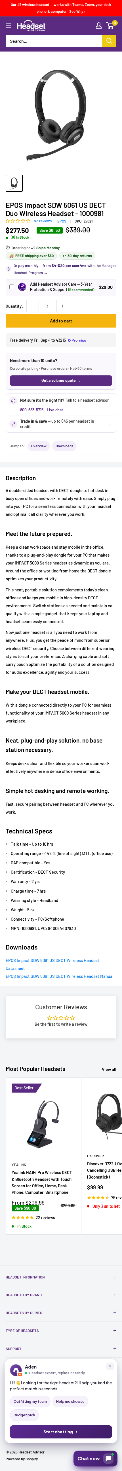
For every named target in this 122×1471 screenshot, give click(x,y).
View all (109, 1069)
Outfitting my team (30, 1401)
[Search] (109, 41)
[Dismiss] (110, 1366)
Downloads (64, 446)
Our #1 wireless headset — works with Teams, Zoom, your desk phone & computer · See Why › (61, 8)
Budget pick (24, 1415)
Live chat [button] (55, 409)
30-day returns (77, 255)
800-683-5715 (31, 409)
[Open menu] (8, 25)
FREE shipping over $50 (31, 255)
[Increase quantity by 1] (63, 306)
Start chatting (58, 1431)
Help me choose (70, 1401)
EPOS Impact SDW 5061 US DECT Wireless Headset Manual (59, 976)
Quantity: (14, 306)
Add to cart (61, 320)
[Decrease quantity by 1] (33, 306)
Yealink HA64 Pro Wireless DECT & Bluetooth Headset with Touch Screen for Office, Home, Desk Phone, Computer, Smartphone (42, 1182)
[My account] (99, 25)
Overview (39, 446)
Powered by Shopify (22, 1459)
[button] (18, 220)
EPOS (61, 221)
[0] (110, 25)
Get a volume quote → (61, 380)
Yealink (19, 1164)
